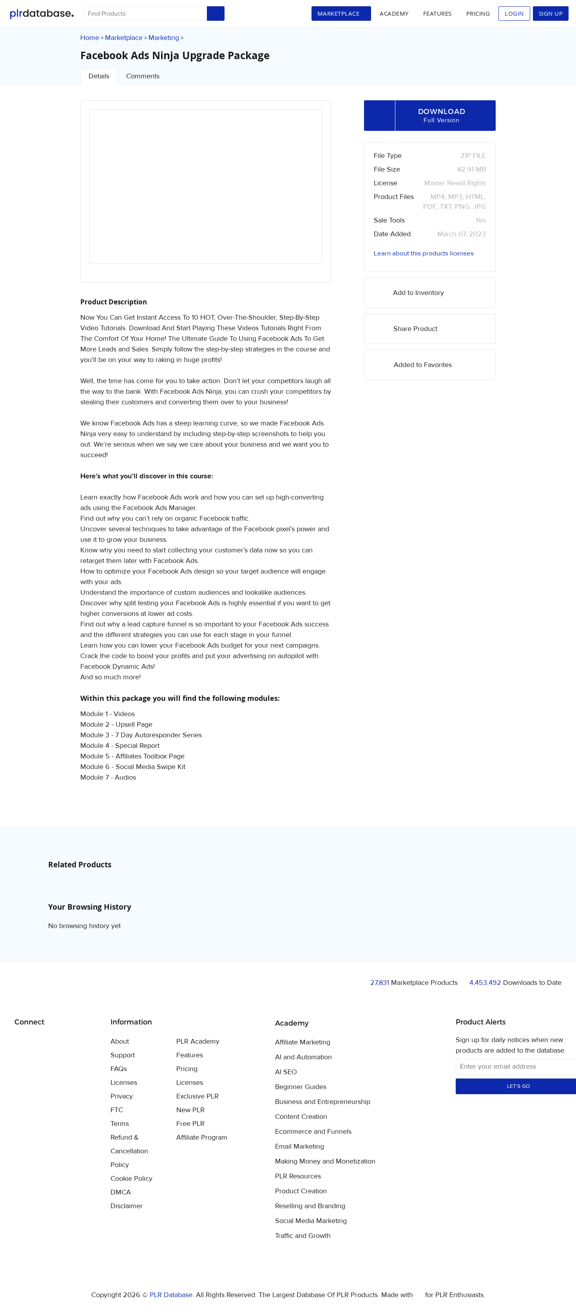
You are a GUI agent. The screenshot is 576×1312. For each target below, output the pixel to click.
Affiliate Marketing (302, 1042)
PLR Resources (298, 1176)
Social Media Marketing (311, 1221)
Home (89, 37)
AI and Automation (303, 1057)
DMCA (120, 1192)
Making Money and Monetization (325, 1161)
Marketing (164, 37)
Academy (394, 13)
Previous (105, 193)
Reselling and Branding (310, 1206)
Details (99, 76)
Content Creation (301, 1117)
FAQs (118, 1068)
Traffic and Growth (303, 1236)
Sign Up (551, 13)
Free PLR (190, 1123)
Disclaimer (126, 1206)
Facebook (21, 1042)
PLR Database (41, 14)
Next (305, 193)
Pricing (478, 13)
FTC (116, 1110)
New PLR (190, 1110)
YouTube (77, 1042)
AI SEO (286, 1072)
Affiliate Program (201, 1137)
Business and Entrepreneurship (322, 1102)
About (119, 1041)
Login (514, 13)
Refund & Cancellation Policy (129, 1151)
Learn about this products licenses (424, 253)
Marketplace (124, 37)
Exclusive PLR (197, 1096)
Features (437, 13)
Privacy (121, 1096)
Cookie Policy (131, 1178)
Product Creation (301, 1191)
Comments (142, 76)
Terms (119, 1123)
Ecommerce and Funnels (313, 1131)
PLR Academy (197, 1041)
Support (122, 1055)
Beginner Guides (300, 1087)
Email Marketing (299, 1146)
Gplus (58, 1042)
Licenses (123, 1082)
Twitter (40, 1042)
